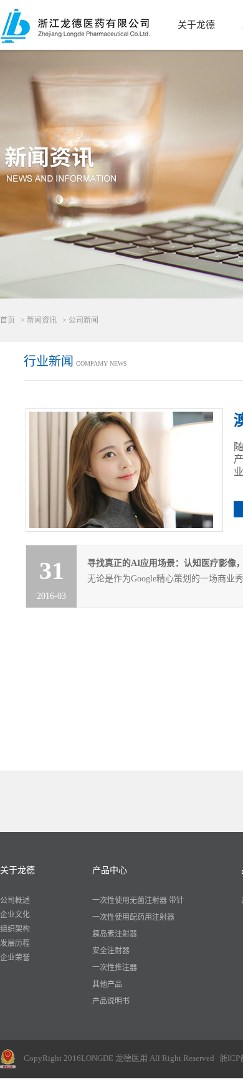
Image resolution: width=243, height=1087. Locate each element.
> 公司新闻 (80, 320)
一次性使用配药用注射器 (133, 917)
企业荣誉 (15, 957)
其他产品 (107, 984)
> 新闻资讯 (39, 320)
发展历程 (15, 943)
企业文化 (15, 914)
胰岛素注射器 (114, 934)
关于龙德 (196, 25)
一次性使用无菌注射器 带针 (138, 900)
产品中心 (109, 870)
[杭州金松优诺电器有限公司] (75, 25)
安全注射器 (111, 950)
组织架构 (15, 929)
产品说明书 (111, 1001)
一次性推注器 (114, 967)
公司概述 (15, 900)
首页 (7, 320)
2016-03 (51, 579)
